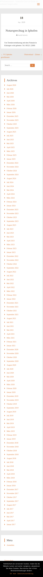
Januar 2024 (11, 206)
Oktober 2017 (12, 497)
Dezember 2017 (12, 489)
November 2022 (12, 260)
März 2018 (11, 478)
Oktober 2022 (12, 264)
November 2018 (12, 447)
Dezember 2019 (12, 396)
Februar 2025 (11, 155)
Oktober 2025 (12, 124)
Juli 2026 (10, 89)
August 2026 (11, 85)
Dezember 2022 (12, 256)
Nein (14, 573)
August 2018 (11, 458)
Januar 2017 (11, 524)
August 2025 (11, 132)
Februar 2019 (11, 435)
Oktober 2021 (12, 311)
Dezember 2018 (12, 443)
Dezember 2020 (12, 349)
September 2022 (12, 268)
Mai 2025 (10, 143)
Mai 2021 (10, 330)
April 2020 (11, 381)
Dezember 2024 (12, 163)
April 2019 (11, 427)
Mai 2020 (10, 377)
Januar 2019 (11, 439)
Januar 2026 (11, 112)
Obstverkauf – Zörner (33, 54)
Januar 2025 (11, 159)
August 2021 (11, 318)
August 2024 (11, 178)
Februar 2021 (11, 342)
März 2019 (11, 431)
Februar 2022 (11, 295)
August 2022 (11, 272)
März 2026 (11, 105)
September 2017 (12, 501)
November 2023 (12, 213)
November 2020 (12, 353)
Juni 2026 (10, 93)
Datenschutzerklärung (25, 573)
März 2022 (11, 291)
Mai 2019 (10, 423)
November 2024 (12, 167)
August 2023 (11, 225)
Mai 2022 (10, 283)
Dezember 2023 (12, 210)
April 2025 (11, 147)
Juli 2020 (10, 369)
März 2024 (11, 198)
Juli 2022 (10, 276)
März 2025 (11, 151)
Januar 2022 (11, 299)
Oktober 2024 (12, 171)
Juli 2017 (10, 509)
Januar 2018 (11, 486)
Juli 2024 (10, 182)
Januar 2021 (11, 346)
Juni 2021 (10, 326)
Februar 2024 (11, 202)
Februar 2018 (11, 482)
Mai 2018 (10, 470)
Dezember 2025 (12, 116)
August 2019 (11, 412)
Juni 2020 (10, 373)
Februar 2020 (11, 388)
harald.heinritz (23, 35)
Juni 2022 (10, 279)
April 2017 (11, 521)
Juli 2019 (10, 416)
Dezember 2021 (12, 303)
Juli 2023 (10, 229)
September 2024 (12, 175)
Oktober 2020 (12, 357)
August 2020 (11, 365)
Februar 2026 (11, 108)
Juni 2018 (10, 466)
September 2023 (12, 221)
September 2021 (12, 314)
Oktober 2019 (12, 404)
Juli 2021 (10, 322)
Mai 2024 (10, 190)
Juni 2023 (10, 233)
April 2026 (11, 101)
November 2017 (12, 493)
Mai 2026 (10, 97)
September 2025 (12, 128)
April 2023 (11, 241)
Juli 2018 (10, 462)
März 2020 (11, 384)
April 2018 (11, 474)
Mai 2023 (10, 237)
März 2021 (11, 338)
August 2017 (11, 505)
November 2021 (12, 307)
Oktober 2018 (12, 451)
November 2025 (12, 120)
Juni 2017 (10, 513)
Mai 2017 (10, 517)
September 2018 (12, 454)
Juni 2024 (10, 186)
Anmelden (10, 545)
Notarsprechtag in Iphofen (21, 30)
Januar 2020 (11, 392)
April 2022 (11, 287)
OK (11, 573)
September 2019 (12, 408)
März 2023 (11, 245)
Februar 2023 (11, 248)
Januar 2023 (11, 252)
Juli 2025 (10, 136)
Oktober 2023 (12, 217)
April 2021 (11, 334)
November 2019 (12, 400)
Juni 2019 (10, 419)
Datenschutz (8, 561)
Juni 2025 (10, 140)
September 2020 (12, 361)
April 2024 (11, 194)
